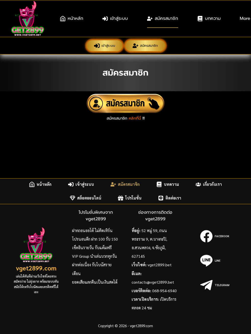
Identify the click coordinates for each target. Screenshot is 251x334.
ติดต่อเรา (173, 197)
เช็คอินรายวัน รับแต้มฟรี (92, 247)
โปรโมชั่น (133, 197)
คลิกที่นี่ (135, 118)
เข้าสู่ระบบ (119, 18)
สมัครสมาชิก (166, 18)
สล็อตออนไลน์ (89, 197)
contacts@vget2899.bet (153, 282)
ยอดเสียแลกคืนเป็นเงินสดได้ (94, 282)
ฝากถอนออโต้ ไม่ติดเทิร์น (92, 230)
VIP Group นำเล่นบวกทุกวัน (94, 256)
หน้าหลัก (75, 18)
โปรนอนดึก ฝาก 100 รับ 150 (95, 239)
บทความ (213, 18)
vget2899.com (36, 268)
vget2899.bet (160, 264)
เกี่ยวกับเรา (212, 184)
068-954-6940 (164, 290)
